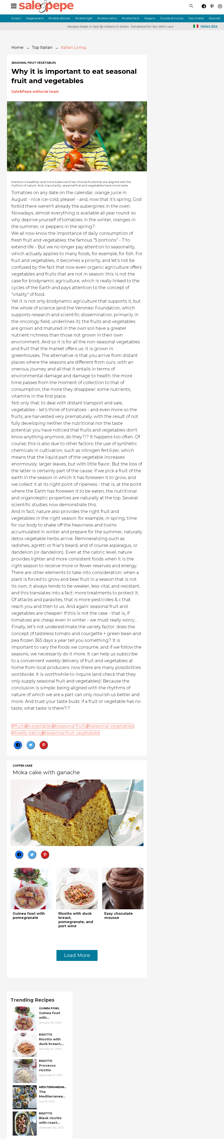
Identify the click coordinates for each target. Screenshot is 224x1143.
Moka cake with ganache (46, 772)
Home (17, 47)
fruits (20, 726)
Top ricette (196, 18)
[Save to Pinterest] (43, 745)
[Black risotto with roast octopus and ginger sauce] (25, 1123)
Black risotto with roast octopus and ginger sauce (50, 1120)
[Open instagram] (220, 6)
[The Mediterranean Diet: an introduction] (25, 1096)
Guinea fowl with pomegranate (29, 915)
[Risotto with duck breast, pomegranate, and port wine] (77, 888)
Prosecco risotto (47, 1067)
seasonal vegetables (112, 726)
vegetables (41, 726)
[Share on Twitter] (30, 745)
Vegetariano (35, 18)
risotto (45, 1034)
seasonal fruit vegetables (33, 62)
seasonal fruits (71, 726)
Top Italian (42, 47)
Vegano (149, 18)
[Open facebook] (203, 6)
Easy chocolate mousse (118, 915)
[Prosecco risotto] (25, 1070)
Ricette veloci (107, 18)
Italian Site (209, 26)
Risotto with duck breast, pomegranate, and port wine (75, 919)
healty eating (29, 732)
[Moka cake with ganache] (77, 812)
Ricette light (84, 18)
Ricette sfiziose (59, 18)
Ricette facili (130, 18)
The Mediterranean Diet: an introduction (52, 1094)
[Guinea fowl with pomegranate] (31, 888)
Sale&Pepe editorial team (35, 92)
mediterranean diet (51, 1087)
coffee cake (22, 765)
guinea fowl (49, 1008)
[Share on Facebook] (18, 745)
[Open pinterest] (212, 6)
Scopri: (16, 18)
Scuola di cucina (171, 18)
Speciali (214, 18)
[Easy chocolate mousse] (123, 888)
